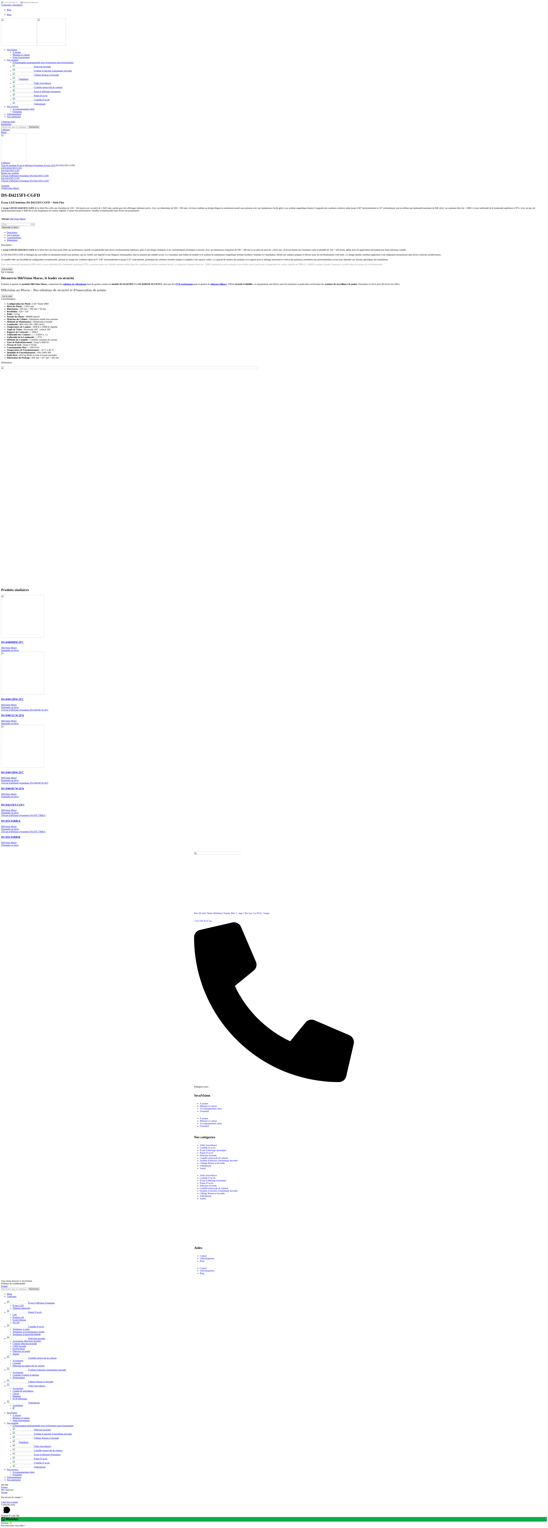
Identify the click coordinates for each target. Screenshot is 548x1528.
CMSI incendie (19, 1346)
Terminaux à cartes (21, 1329)
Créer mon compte (9, 1502)
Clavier (16, 1393)
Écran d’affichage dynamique (47, 91)
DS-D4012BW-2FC (12, 699)
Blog (202, 1261)
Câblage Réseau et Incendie (46, 75)
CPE (15, 1315)
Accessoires (18, 1360)
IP (14, 1408)
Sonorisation (67, 62)
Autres (203, 1168)
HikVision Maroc (18, 219)
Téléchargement (207, 1258)
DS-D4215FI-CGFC (10, 170)
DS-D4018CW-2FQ (12, 788)
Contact (203, 1256)
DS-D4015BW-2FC (12, 772)
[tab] (277, 232)
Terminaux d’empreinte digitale (27, 1334)
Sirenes (16, 1354)
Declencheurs (19, 1349)
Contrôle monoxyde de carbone (48, 87)
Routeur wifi (18, 1317)
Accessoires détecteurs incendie (27, 1341)
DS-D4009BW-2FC (12, 642)
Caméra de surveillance (23, 1391)
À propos (17, 52)
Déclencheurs (19, 1377)
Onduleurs (23, 79)
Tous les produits (9, 165)
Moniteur (17, 1396)
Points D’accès (40, 95)
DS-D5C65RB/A (10, 820)
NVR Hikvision (20, 1398)
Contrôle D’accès (42, 100)
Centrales (17, 1363)
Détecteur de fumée (21, 1351)
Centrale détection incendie (25, 1343)
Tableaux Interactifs (21, 1308)
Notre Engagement (21, 57)
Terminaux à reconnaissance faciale (28, 1332)
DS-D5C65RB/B (10, 837)
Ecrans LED (50, 165)
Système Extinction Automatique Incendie (53, 71)
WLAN (16, 1322)
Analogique (18, 1405)
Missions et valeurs (21, 55)
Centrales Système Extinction (26, 1375)
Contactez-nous (8, 121)
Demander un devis (10, 227)
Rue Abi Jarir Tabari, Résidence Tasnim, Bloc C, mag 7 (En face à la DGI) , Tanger (231, 913)
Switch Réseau (19, 1320)
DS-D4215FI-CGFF (10, 178)
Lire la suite (7, 269)
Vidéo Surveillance (42, 83)
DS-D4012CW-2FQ (12, 715)
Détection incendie (42, 66)
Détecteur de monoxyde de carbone (29, 1366)
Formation (17, 111)
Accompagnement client (23, 109)
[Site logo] (19, 45)
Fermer (4, 1286)
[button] (10, 650)
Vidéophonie (40, 104)
